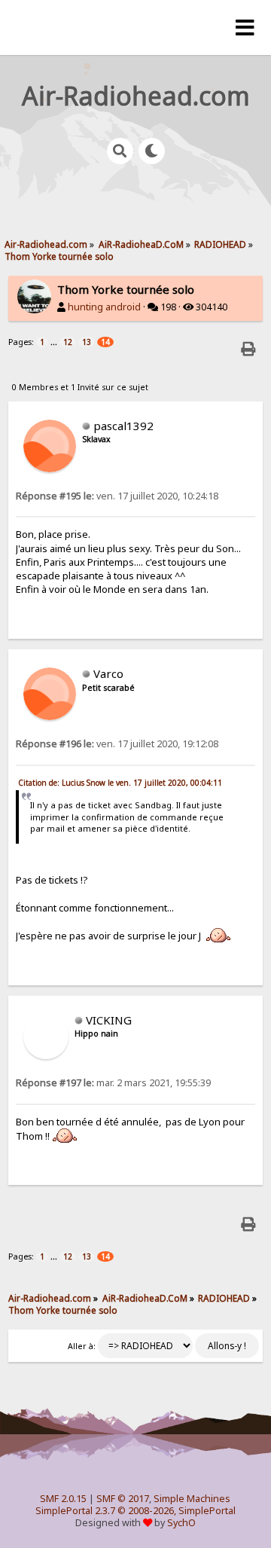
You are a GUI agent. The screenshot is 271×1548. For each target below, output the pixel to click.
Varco (108, 673)
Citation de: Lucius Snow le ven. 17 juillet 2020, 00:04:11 (120, 782)
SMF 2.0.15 (63, 1498)
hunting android (104, 307)
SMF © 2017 (122, 1498)
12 (67, 342)
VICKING (109, 1019)
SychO (181, 1522)
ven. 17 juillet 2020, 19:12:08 (117, 743)
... (54, 341)
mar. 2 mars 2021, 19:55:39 (113, 1082)
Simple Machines (192, 1498)
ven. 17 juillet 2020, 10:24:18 (117, 496)
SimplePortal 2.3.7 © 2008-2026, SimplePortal (135, 1510)
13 (86, 342)
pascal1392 (123, 425)
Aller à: (82, 1346)
